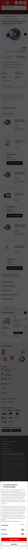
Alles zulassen (14, 539)
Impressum (9, 521)
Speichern (14, 544)
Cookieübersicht (16, 521)
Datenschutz (3, 521)
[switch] (22, 530)
